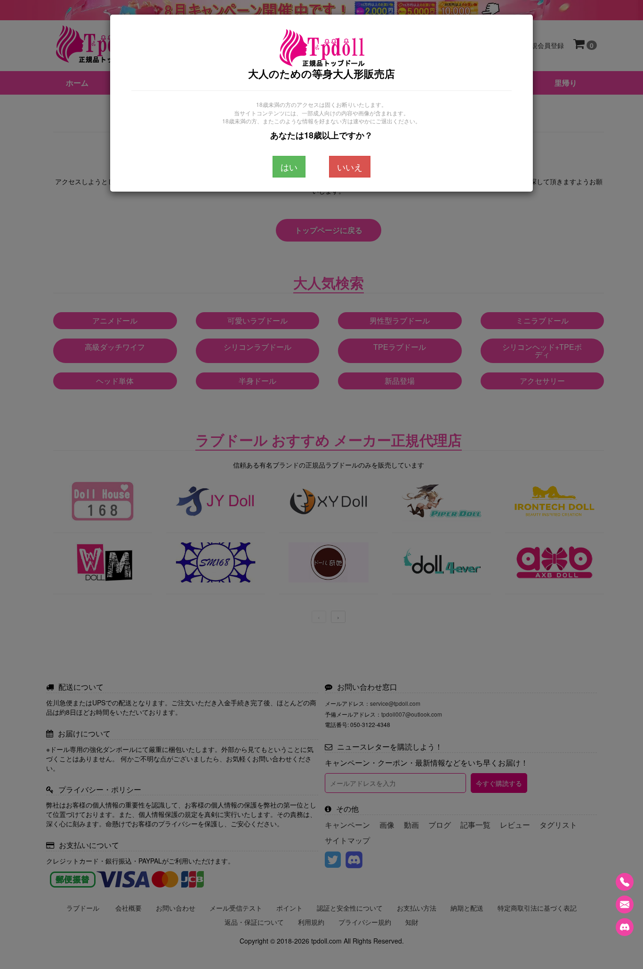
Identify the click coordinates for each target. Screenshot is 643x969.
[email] (625, 904)
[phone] (625, 882)
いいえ (349, 167)
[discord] (625, 927)
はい (289, 167)
